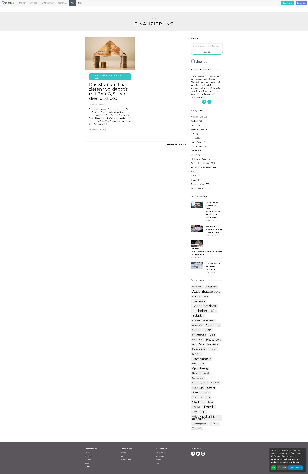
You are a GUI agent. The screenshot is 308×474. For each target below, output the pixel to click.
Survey (194, 176)
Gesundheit (197, 340)
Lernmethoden (197, 146)
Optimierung (200, 368)
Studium (198, 402)
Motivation (198, 363)
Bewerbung (213, 325)
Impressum (160, 456)
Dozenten (124, 456)
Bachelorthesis (203, 311)
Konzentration (199, 349)
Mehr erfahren (296, 468)
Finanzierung (199, 335)
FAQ (157, 463)
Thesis (193, 180)
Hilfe (193, 344)
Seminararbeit (200, 392)
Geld (212, 334)
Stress (208, 397)
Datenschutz (160, 453)
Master (194, 150)
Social (193, 171)
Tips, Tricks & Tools (198, 188)
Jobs (87, 463)
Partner (158, 460)
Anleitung (196, 296)
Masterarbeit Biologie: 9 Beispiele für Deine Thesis (213, 229)
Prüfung (215, 383)
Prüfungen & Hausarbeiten (202, 167)
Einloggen (301, 3)
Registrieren (287, 3)
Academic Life (100, 75)
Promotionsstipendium (200, 383)
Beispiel (197, 315)
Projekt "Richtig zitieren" (201, 163)
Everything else (197, 129)
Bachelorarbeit (204, 306)
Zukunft (197, 428)
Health (194, 138)
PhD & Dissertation (199, 159)
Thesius (194, 411)
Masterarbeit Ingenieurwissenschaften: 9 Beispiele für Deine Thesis (206, 251)
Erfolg (208, 330)
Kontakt (88, 460)
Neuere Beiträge (175, 144)
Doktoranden (126, 453)
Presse (88, 467)
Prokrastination (198, 378)
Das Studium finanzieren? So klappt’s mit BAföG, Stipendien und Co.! (109, 91)
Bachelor (195, 121)
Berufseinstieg (197, 325)
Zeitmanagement (199, 424)
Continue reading (98, 130)
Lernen (213, 349)
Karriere (212, 344)
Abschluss (211, 286)
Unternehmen (126, 460)
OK (273, 468)
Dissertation (196, 330)
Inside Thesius (197, 142)
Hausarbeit (213, 339)
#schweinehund (197, 286)
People (194, 155)
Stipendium (197, 397)
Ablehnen (282, 468)
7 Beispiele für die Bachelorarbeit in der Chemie (212, 266)
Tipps (203, 412)
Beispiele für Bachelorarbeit (203, 320)
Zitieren (214, 423)
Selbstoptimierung (203, 387)
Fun (192, 134)
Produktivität (200, 373)
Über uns (88, 456)
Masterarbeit (201, 359)
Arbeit (206, 296)
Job (201, 344)
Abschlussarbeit (206, 291)
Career (194, 125)
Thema (196, 407)
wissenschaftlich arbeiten (205, 418)
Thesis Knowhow (198, 184)
